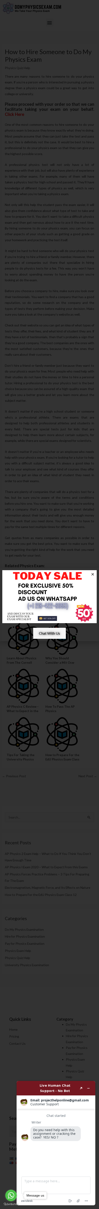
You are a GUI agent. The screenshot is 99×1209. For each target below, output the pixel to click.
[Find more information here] (56, 1143)
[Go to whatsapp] (11, 1195)
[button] (92, 574)
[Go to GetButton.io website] (11, 1204)
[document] (49, 604)
